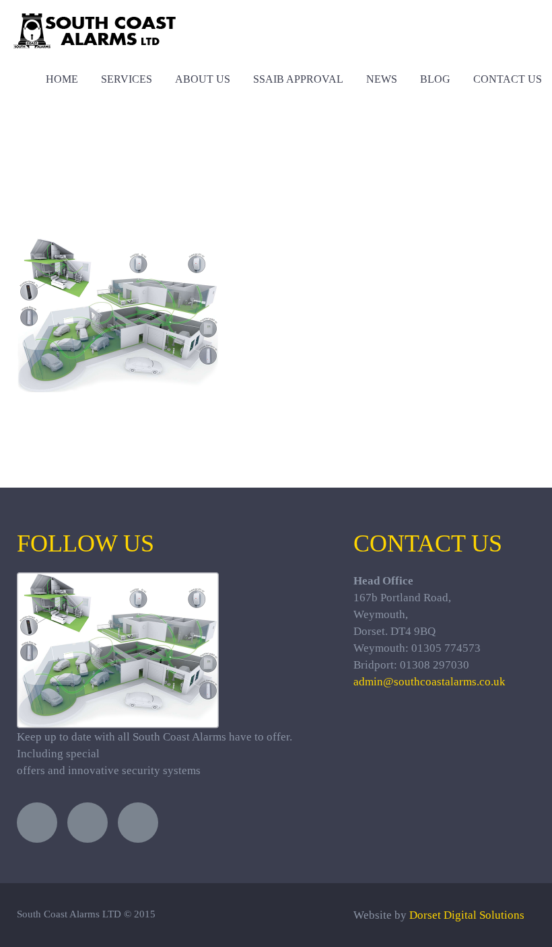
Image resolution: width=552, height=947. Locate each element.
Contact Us (507, 79)
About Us (202, 79)
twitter (37, 822)
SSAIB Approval (298, 79)
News (381, 79)
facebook (87, 822)
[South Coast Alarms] (94, 22)
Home (62, 79)
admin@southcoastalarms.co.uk (429, 681)
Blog (435, 79)
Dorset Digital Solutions (466, 915)
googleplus (138, 822)
